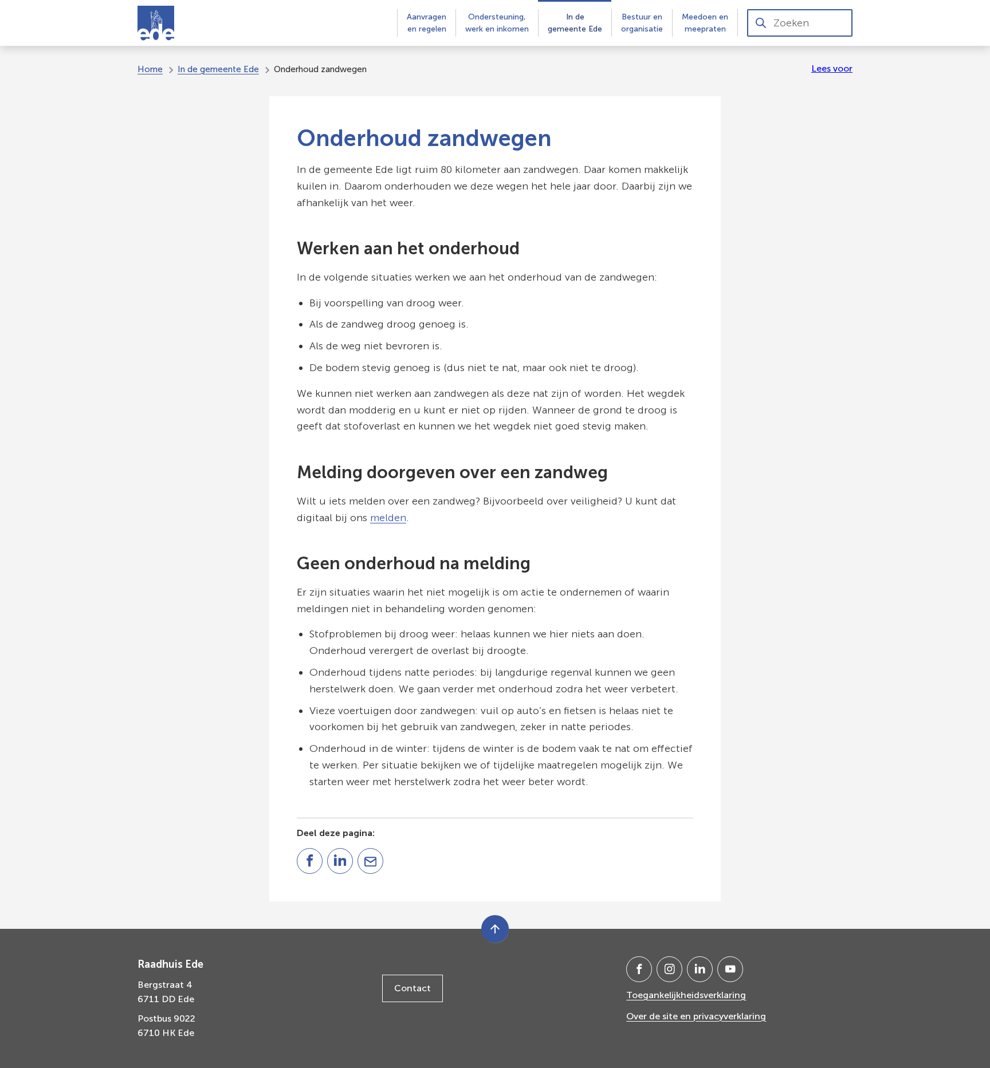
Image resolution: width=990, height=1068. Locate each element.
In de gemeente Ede (218, 69)
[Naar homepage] (156, 23)
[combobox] (799, 23)
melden (388, 517)
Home (150, 69)
